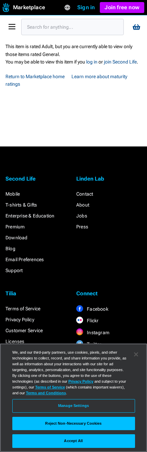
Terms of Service (22, 308)
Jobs (81, 215)
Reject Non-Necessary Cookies (73, 423)
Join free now (122, 7)
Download (16, 237)
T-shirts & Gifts (21, 205)
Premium (15, 226)
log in (91, 62)
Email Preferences (24, 259)
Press (82, 226)
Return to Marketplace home (35, 76)
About (82, 205)
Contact (84, 194)
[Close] (136, 354)
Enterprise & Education (29, 215)
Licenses (15, 341)
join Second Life (120, 62)
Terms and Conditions (46, 393)
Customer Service (24, 330)
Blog (10, 248)
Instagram (97, 332)
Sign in (86, 7)
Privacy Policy (19, 319)
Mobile (12, 194)
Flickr (92, 320)
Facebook (97, 309)
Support (14, 270)
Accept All (73, 441)
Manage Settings (73, 406)
